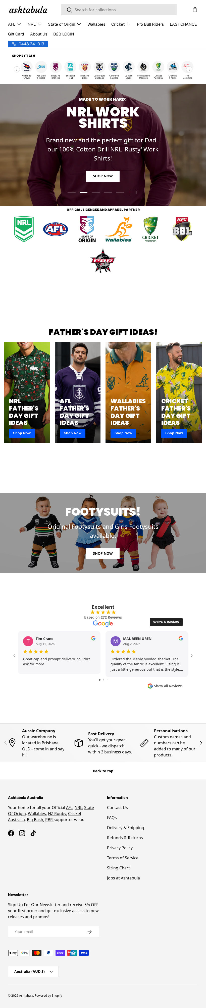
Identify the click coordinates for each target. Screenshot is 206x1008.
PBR (49, 819)
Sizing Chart (118, 868)
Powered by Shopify (48, 995)
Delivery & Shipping (125, 827)
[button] (194, 9)
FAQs (112, 817)
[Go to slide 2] (103, 679)
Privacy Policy (120, 848)
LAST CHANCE (183, 24)
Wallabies (96, 24)
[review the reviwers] (93, 639)
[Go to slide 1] (99, 680)
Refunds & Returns (125, 837)
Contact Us (117, 807)
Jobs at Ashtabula (123, 878)
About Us (38, 34)
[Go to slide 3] (107, 679)
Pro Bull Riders (150, 24)
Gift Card (16, 34)
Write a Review (166, 622)
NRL (78, 807)
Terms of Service (122, 858)
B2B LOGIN (63, 34)
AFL (69, 807)
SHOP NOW (103, 176)
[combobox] (119, 9)
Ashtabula (26, 995)
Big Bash (35, 819)
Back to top (103, 771)
